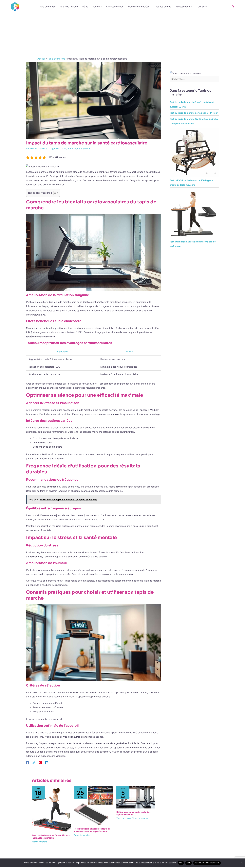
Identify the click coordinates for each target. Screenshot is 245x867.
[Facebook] (27, 762)
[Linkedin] (46, 762)
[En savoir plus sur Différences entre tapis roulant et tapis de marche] (135, 797)
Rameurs (97, 6)
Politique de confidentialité (207, 862)
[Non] (241, 862)
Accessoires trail (184, 6)
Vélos (85, 6)
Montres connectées (138, 6)
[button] (233, 6)
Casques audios (162, 6)
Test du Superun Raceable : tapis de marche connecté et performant (92, 830)
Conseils (202, 6)
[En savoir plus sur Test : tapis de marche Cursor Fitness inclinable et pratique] (51, 808)
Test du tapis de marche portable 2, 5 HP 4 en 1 (194, 112)
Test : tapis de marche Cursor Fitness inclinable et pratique (51, 836)
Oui (180, 862)
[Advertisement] (122, 34)
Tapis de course (46, 6)
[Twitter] (33, 762)
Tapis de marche (69, 6)
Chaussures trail (114, 6)
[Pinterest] (40, 762)
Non (189, 862)
